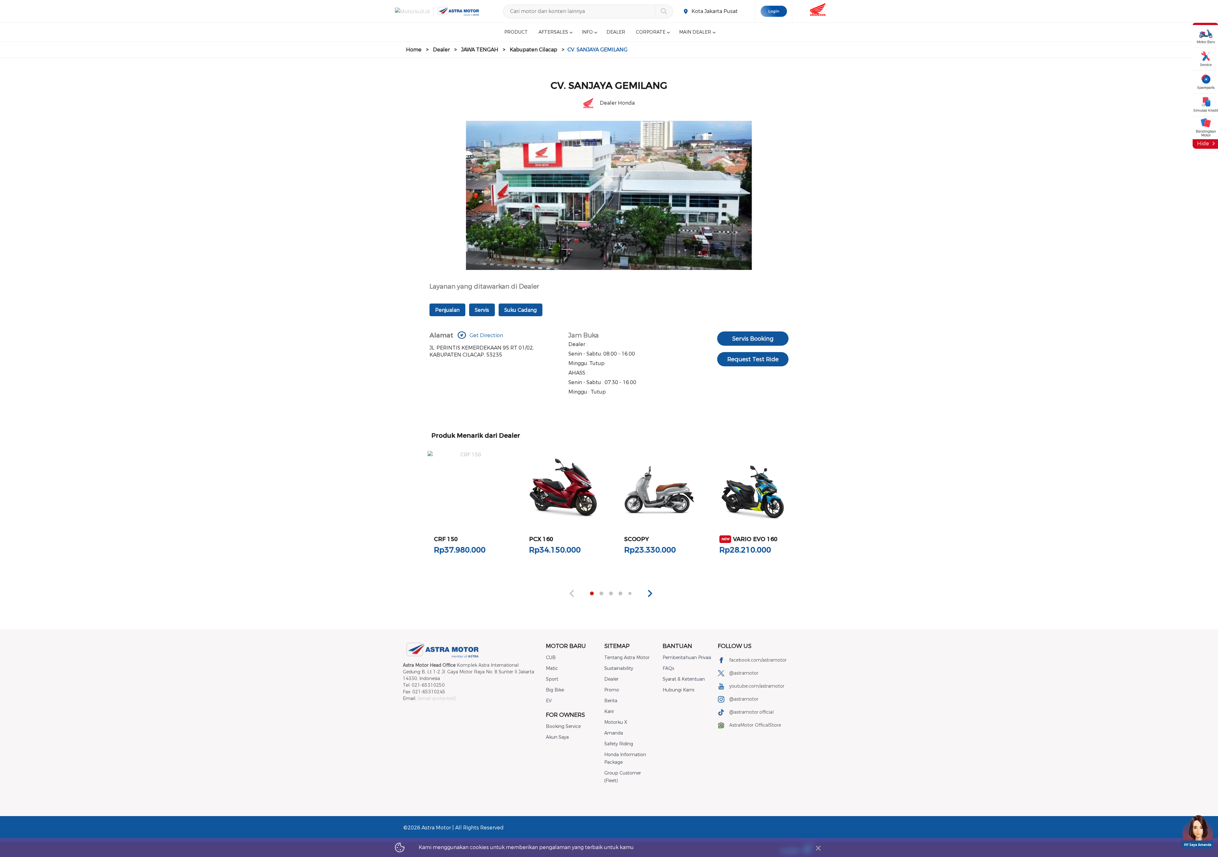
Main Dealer (695, 32)
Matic (552, 668)
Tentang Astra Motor (627, 658)
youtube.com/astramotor (756, 686)
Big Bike (555, 690)
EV (549, 701)
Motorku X (615, 722)
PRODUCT (516, 32)
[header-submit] (663, 11)
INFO (587, 32)
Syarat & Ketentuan (684, 679)
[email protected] (436, 699)
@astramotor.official (751, 712)
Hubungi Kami (678, 690)
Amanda (613, 733)
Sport (552, 679)
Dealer (441, 49)
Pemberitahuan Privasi (687, 658)
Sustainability (618, 668)
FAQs (668, 668)
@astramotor (743, 673)
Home (414, 49)
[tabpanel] (468, 506)
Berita (610, 701)
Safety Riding (618, 744)
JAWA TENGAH (479, 49)
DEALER (615, 32)
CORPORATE (650, 32)
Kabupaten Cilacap (533, 49)
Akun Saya (557, 737)
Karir (609, 712)
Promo (611, 690)
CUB (551, 658)
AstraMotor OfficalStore (755, 725)
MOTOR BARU (566, 646)
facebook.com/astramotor (758, 660)
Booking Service (563, 726)
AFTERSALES (553, 32)
